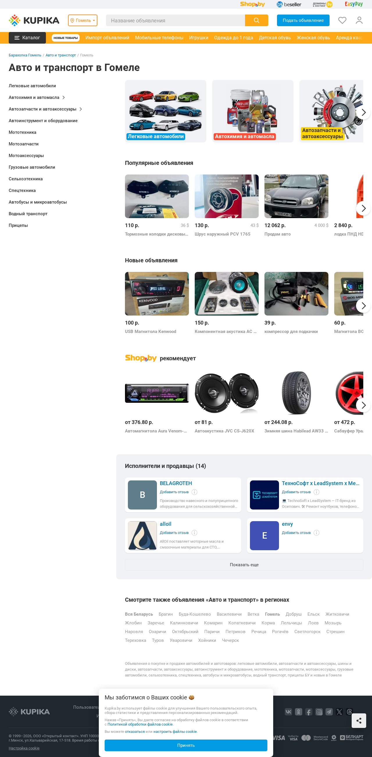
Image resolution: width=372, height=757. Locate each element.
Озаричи (157, 631)
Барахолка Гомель (25, 55)
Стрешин (335, 631)
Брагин (166, 614)
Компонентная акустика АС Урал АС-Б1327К (227, 331)
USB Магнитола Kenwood (150, 331)
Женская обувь (313, 37)
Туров (158, 640)
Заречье (156, 623)
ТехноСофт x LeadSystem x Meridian (321, 483)
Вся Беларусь (139, 614)
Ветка (253, 614)
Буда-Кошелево (195, 614)
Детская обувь (275, 37)
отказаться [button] (135, 731)
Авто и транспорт (61, 55)
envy (287, 524)
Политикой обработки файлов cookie (140, 724)
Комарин (213, 623)
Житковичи (337, 614)
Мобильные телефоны (159, 37)
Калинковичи (184, 623)
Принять (186, 745)
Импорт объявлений (107, 37)
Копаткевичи (242, 623)
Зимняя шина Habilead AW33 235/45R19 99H (296, 431)
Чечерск (230, 640)
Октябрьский (185, 631)
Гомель (272, 614)
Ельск (313, 614)
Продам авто (277, 234)
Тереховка (135, 640)
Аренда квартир (353, 37)
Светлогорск (307, 631)
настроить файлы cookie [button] (175, 731)
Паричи (212, 631)
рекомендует (178, 358)
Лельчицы (291, 623)
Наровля (134, 631)
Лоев (313, 623)
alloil (165, 524)
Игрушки (198, 37)
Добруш (294, 614)
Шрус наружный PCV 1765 (223, 234)
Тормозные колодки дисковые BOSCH (157, 234)
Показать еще (244, 564)
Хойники (207, 640)
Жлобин (133, 623)
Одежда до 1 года (233, 37)
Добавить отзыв (174, 492)
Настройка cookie (24, 748)
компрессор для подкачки (291, 331)
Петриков (236, 631)
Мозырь (333, 623)
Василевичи (229, 614)
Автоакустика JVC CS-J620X (224, 431)
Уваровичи (181, 640)
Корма (268, 623)
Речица (258, 631)
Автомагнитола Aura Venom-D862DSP (157, 431)
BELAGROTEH (176, 483)
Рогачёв (280, 631)
